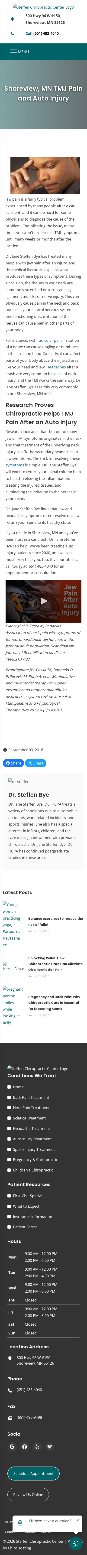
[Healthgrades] (49, 1446)
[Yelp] (37, 1446)
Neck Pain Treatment (31, 1107)
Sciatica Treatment (29, 1118)
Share (15, 763)
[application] (43, 601)
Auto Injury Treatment (32, 1139)
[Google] (12, 1446)
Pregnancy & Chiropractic (35, 1159)
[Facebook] (24, 1446)
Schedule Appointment (33, 1473)
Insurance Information (32, 1216)
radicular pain (49, 340)
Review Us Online (28, 1494)
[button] (44, 601)
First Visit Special (27, 1195)
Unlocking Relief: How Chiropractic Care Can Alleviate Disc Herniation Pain (55, 964)
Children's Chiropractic (33, 1170)
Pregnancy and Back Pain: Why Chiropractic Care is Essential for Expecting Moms (54, 1003)
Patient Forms (25, 1227)
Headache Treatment (31, 1128)
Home (18, 1087)
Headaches (56, 367)
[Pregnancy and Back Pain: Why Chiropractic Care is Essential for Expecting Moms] (13, 1005)
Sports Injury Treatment (34, 1149)
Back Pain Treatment (31, 1097)
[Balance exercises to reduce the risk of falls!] (13, 924)
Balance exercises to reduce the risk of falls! (55, 921)
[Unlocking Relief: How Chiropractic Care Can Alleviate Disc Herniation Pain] (13, 966)
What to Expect (26, 1206)
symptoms (15, 465)
